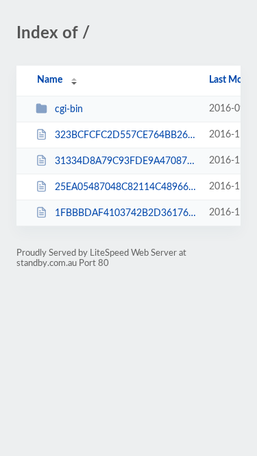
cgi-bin (69, 109)
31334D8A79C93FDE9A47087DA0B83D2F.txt (125, 161)
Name (49, 80)
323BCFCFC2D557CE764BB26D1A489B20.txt (125, 135)
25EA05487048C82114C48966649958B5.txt (125, 187)
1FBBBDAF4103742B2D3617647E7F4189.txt (125, 213)
